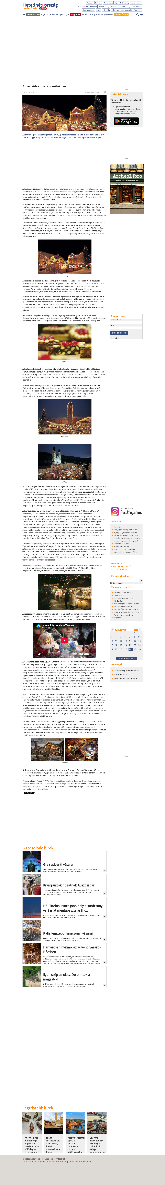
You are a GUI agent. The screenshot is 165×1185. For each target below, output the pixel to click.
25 (116, 649)
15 (135, 641)
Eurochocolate (120, 674)
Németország (125, 6)
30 (139, 649)
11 (116, 641)
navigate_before (112, 629)
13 (125, 641)
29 (135, 649)
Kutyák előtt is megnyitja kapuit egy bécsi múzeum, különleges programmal (32, 1144)
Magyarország (126, 10)
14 (130, 641)
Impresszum (28, 1161)
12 (121, 641)
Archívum (86, 14)
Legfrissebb (46, 14)
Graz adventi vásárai (121, 546)
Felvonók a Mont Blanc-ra (123, 592)
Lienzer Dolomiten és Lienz (124, 606)
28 (130, 649)
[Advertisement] (64, 163)
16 (139, 641)
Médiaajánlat (66, 1161)
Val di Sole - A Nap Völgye (123, 615)
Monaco (114, 6)
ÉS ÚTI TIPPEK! (119, 569)
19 (121, 645)
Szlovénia (115, 10)
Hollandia (93, 6)
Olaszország (137, 6)
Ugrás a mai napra (126, 658)
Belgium (98, 3)
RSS (76, 1161)
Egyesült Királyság (122, 3)
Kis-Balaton (118, 601)
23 (139, 645)
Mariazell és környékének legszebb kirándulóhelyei (132, 612)
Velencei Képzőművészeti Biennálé (129, 670)
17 (111, 645)
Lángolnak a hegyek (121, 544)
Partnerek (53, 1161)
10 (111, 641)
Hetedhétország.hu (93, 92)
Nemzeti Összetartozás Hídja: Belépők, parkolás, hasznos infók (137, 609)
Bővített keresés (116, 583)
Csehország (108, 3)
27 (125, 649)
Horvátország (104, 6)
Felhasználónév (115, 320)
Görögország (83, 6)
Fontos (55, 14)
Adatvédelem (87, 1161)
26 (121, 649)
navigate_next (141, 580)
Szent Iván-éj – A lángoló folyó (125, 552)
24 (111, 649)
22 (135, 645)
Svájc (98, 10)
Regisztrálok (114, 338)
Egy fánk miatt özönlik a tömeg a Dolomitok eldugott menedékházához (98, 1144)
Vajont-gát (118, 595)
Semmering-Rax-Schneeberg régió (126, 604)
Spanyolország (88, 10)
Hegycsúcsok (107, 14)
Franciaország (136, 3)
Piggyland (138, 10)
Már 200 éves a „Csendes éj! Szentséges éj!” (130, 549)
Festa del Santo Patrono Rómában (129, 678)
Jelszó (112, 325)
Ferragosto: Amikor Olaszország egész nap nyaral (132, 535)
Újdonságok (64, 14)
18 (116, 645)
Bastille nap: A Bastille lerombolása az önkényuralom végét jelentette (139, 538)
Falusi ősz (117, 527)
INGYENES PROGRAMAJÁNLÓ (121, 565)
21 (130, 645)
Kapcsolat (41, 1161)
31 (111, 653)
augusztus (120, 629)
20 (125, 645)
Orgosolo (117, 618)
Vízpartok (96, 14)
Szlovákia (106, 10)
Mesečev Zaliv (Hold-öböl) (123, 598)
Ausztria (90, 3)
